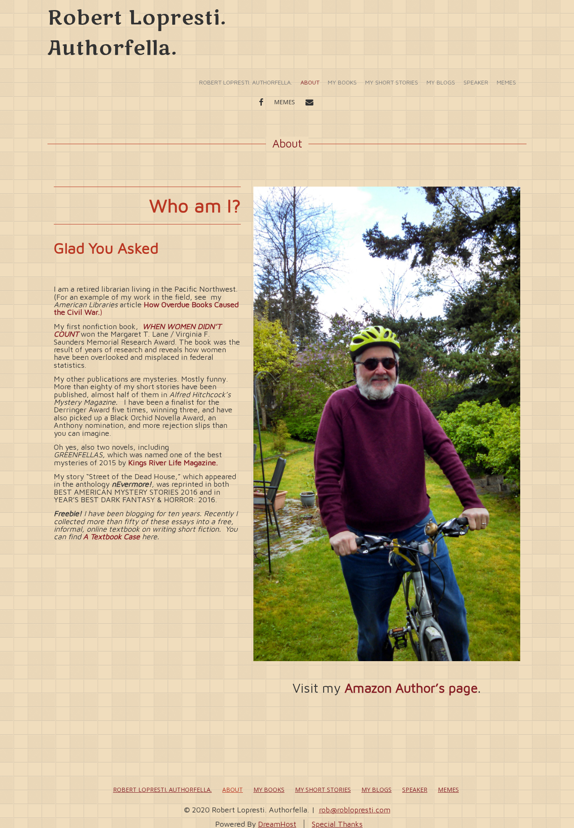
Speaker (475, 82)
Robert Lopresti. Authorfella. (245, 82)
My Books (342, 82)
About (309, 82)
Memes (506, 82)
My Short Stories (391, 82)
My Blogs (441, 82)
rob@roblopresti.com (354, 809)
